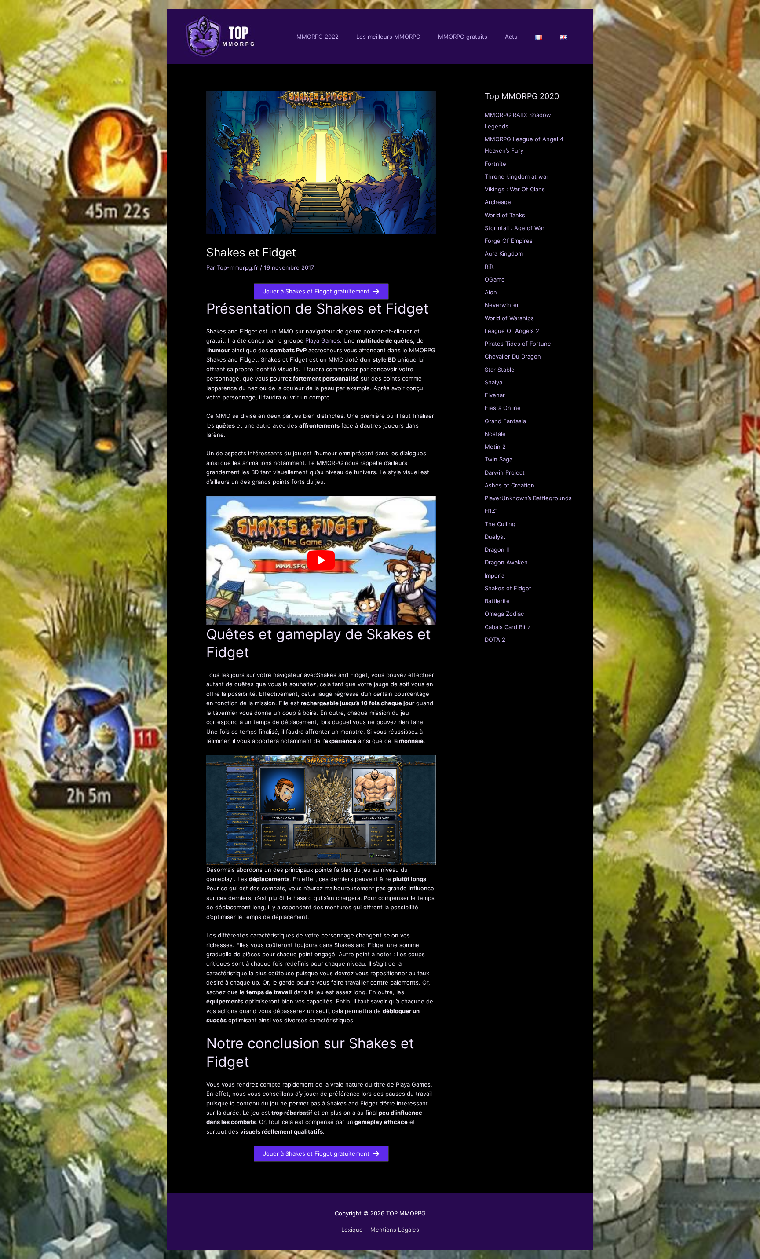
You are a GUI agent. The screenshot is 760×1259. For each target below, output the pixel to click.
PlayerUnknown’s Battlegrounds (528, 497)
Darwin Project (505, 472)
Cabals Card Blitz (507, 626)
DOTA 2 (495, 639)
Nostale (495, 433)
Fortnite (495, 163)
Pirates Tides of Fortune (518, 343)
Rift (489, 266)
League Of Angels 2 (512, 330)
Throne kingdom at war (516, 176)
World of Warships (509, 318)
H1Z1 (491, 510)
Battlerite (497, 600)
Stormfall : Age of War (514, 227)
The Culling (500, 523)
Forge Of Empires (509, 240)
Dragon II (497, 549)
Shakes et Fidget (508, 588)
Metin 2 (495, 446)
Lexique (352, 1229)
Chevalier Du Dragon (513, 356)
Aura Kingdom (504, 253)
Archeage (498, 201)
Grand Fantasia (505, 421)
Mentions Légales (394, 1229)
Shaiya (493, 382)
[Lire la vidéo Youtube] (321, 560)
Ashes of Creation (509, 485)
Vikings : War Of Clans (515, 189)
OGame (495, 279)
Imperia (494, 575)
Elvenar (495, 395)
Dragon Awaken (506, 562)
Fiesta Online (503, 407)
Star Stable (500, 369)
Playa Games (322, 340)
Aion (491, 292)
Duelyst (495, 536)
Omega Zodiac (504, 613)
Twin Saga (498, 459)
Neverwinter (502, 304)
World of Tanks (505, 215)
